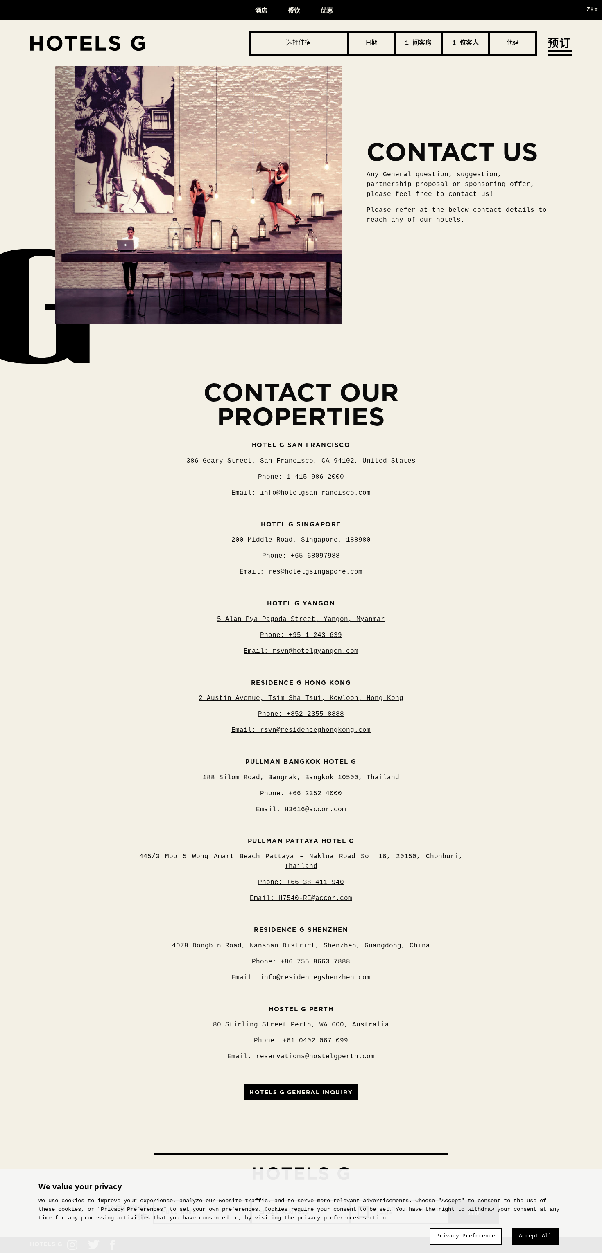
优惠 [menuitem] (327, 10)
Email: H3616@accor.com (301, 809)
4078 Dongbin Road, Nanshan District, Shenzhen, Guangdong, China (301, 945)
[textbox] (299, 43)
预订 (560, 43)
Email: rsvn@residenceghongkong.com (301, 730)
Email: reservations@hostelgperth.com (301, 1056)
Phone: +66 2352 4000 (301, 793)
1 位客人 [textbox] (465, 43)
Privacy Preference (465, 1236)
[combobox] (299, 43)
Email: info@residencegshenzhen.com (301, 977)
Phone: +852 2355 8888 (301, 714)
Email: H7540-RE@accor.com (301, 898)
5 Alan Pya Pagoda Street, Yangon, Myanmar (301, 619)
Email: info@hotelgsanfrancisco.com (301, 493)
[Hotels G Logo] (139, 43)
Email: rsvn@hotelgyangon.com (301, 651)
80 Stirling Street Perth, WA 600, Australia (301, 1024)
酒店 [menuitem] (261, 10)
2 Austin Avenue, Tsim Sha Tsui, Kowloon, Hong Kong (301, 698)
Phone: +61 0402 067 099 (301, 1040)
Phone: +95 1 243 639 (301, 635)
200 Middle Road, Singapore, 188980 (301, 540)
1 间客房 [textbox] (418, 43)
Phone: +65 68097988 (301, 556)
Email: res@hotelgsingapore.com (301, 572)
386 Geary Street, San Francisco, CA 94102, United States (301, 461)
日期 (371, 43)
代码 (513, 43)
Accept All (535, 1236)
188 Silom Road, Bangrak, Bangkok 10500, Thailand (301, 777)
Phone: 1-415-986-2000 (301, 477)
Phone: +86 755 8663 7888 (301, 961)
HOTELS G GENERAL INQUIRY (301, 1092)
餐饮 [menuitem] (294, 10)
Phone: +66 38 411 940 (301, 882)
